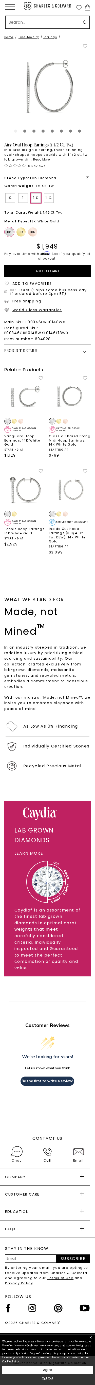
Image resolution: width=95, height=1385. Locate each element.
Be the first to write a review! (47, 1081)
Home (8, 37)
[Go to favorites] (79, 8)
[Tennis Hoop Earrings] (25, 489)
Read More (41, 159)
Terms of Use (60, 1278)
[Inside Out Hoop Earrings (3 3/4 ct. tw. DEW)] (70, 489)
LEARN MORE (28, 853)
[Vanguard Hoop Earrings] (25, 396)
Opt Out (47, 1378)
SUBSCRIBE (73, 1258)
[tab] (15, 131)
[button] (10, 7)
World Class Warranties (37, 309)
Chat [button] (16, 1160)
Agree (47, 1370)
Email (78, 1160)
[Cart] (86, 7)
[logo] (47, 6)
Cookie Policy (10, 1361)
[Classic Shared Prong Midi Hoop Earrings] (70, 396)
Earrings (50, 37)
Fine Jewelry (28, 37)
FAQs (10, 1229)
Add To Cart (47, 270)
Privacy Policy (19, 1283)
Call (47, 1160)
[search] (84, 22)
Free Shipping (26, 301)
